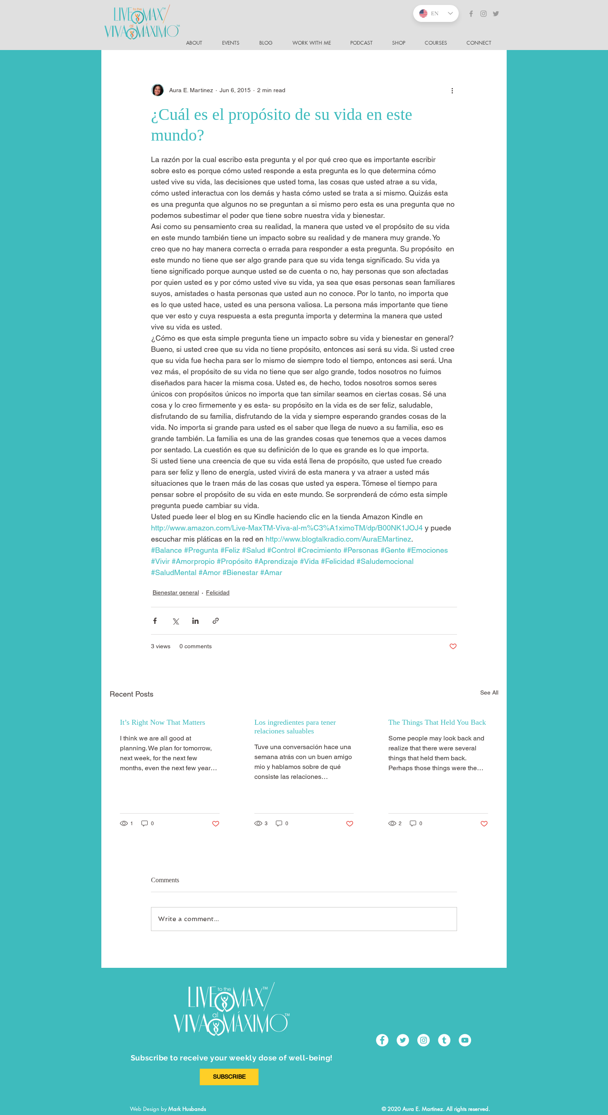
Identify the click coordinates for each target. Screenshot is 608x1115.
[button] (482, 43)
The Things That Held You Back (437, 722)
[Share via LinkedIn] (195, 621)
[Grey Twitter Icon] (496, 14)
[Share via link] (216, 621)
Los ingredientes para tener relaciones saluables (295, 726)
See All (489, 692)
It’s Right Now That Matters (162, 722)
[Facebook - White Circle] (382, 1040)
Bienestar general (176, 592)
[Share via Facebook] (155, 621)
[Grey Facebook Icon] (471, 14)
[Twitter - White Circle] (403, 1040)
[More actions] (452, 90)
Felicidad (218, 592)
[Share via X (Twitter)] (175, 621)
